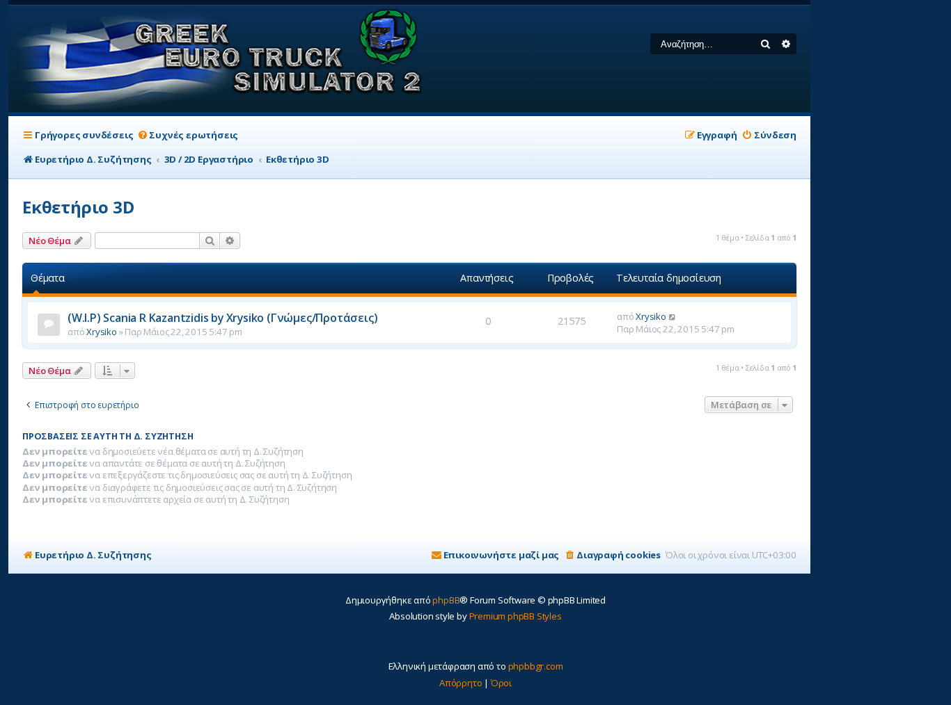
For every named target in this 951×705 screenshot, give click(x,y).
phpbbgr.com (535, 666)
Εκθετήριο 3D (78, 206)
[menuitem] (187, 135)
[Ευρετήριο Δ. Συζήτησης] (219, 59)
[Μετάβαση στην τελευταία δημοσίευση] (672, 316)
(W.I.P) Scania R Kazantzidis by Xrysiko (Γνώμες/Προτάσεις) (222, 317)
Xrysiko (101, 331)
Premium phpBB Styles (515, 616)
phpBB (445, 600)
